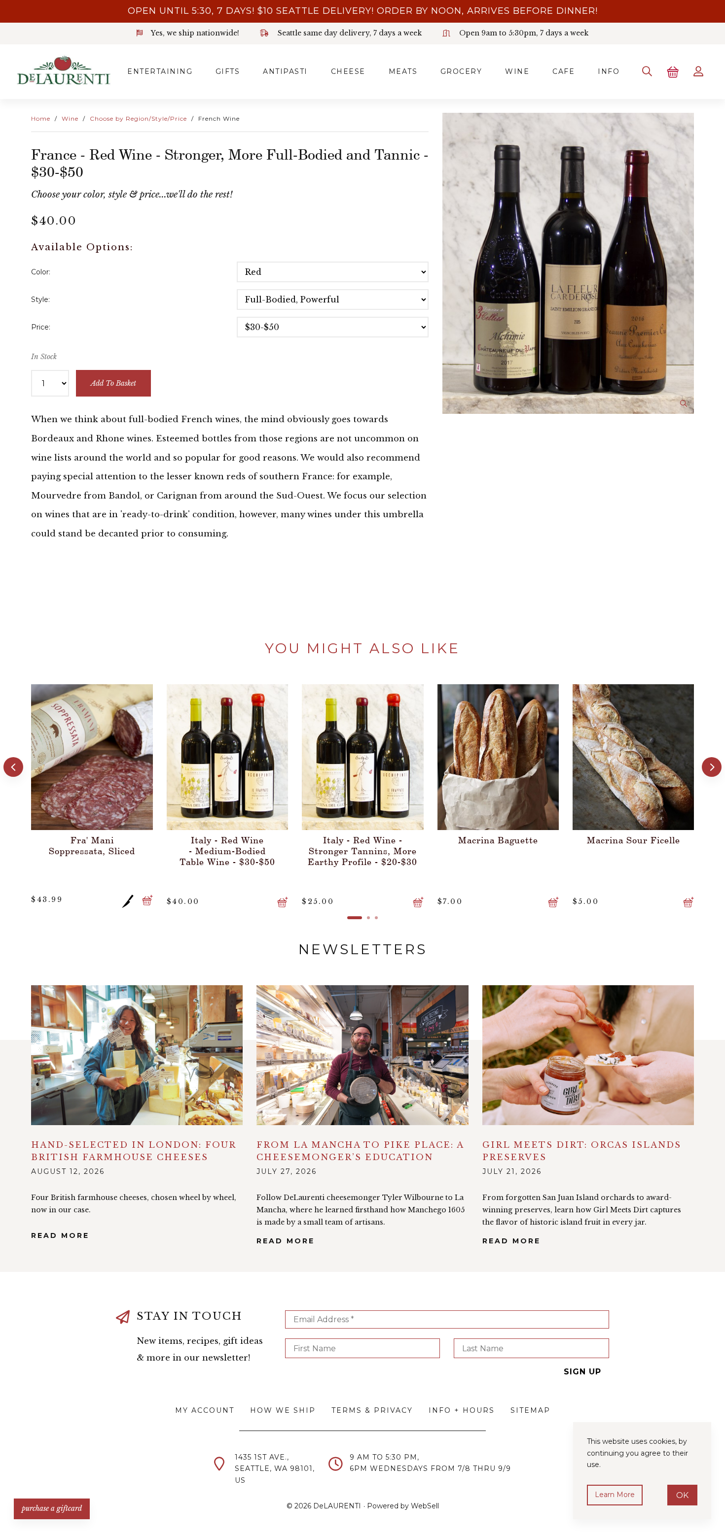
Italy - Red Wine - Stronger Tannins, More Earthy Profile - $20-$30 (227, 850)
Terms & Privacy (372, 1410)
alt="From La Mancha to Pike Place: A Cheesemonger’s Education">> (362, 1055)
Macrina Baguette (363, 839)
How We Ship (283, 1410)
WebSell (425, 1505)
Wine (517, 71)
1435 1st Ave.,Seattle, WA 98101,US (275, 1469)
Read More (60, 1235)
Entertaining (159, 71)
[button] (13, 767)
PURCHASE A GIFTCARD (52, 1508)
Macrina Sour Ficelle (498, 839)
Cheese (348, 71)
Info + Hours (462, 1410)
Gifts (228, 71)
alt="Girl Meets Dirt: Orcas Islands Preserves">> (588, 1055)
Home (40, 118)
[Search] (647, 71)
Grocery (461, 71)
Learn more (615, 1494)
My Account (204, 1410)
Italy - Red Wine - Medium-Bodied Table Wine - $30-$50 (92, 850)
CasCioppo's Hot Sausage (633, 839)
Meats (403, 71)
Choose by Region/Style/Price (138, 118)
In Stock (44, 356)
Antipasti (285, 71)
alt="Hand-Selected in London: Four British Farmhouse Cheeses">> (137, 1055)
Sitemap (530, 1410)
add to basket (113, 383)
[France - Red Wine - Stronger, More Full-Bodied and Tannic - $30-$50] (568, 263)
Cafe (563, 71)
